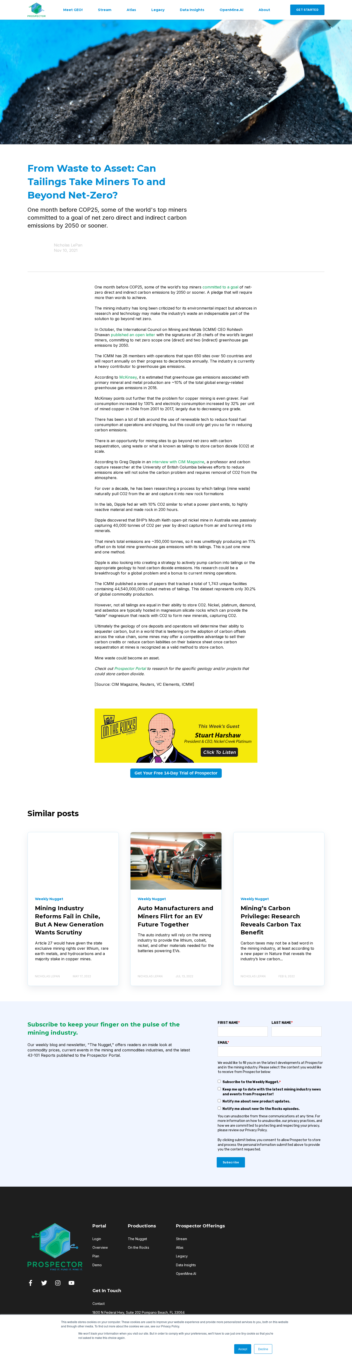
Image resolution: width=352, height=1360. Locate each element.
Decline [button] (263, 1349)
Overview (100, 1247)
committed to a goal (220, 287)
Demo (97, 1265)
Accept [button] (242, 1349)
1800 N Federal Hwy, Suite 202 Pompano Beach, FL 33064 (138, 1312)
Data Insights (186, 1265)
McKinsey (128, 377)
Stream (181, 1239)
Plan (95, 1256)
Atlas (179, 1247)
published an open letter (133, 334)
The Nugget (137, 1239)
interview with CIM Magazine (178, 461)
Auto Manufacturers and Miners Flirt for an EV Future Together (175, 916)
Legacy (182, 1256)
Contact (98, 1303)
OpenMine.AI (186, 1274)
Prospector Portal (130, 668)
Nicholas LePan (68, 245)
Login (96, 1239)
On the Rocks (138, 1247)
